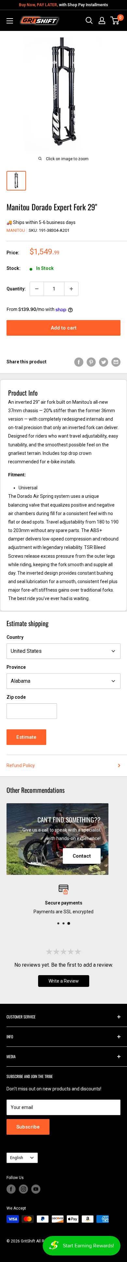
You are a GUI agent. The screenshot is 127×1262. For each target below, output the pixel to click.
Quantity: (16, 288)
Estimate (26, 737)
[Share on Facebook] (78, 361)
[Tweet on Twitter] (103, 361)
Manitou (16, 230)
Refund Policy (21, 765)
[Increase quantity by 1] (71, 289)
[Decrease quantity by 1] (37, 289)
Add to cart (64, 328)
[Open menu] (10, 20)
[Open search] (89, 20)
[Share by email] (115, 361)
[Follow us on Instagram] (23, 1189)
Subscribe (28, 1127)
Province (16, 667)
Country (15, 637)
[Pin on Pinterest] (91, 361)
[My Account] (102, 20)
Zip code (16, 697)
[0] (115, 20)
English (16, 1158)
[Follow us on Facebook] (11, 1189)
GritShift (28, 1241)
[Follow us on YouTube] (35, 1189)
